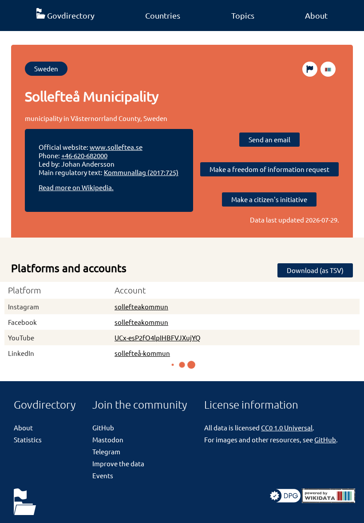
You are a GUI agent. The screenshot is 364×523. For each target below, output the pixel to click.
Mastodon (107, 439)
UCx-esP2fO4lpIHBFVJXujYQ (158, 337)
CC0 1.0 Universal (287, 427)
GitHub (103, 427)
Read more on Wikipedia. (76, 187)
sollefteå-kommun (142, 353)
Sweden (46, 68)
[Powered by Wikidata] (328, 500)
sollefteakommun (141, 306)
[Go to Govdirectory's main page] (25, 502)
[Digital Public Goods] (285, 500)
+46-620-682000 (84, 155)
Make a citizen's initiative (269, 199)
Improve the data (118, 463)
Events (102, 475)
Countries (162, 15)
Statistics (28, 439)
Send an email (269, 139)
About (316, 15)
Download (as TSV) (315, 270)
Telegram (106, 451)
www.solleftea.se (116, 147)
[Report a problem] (309, 69)
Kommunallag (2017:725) (141, 172)
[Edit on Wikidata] (328, 69)
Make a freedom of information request (269, 169)
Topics (242, 15)
